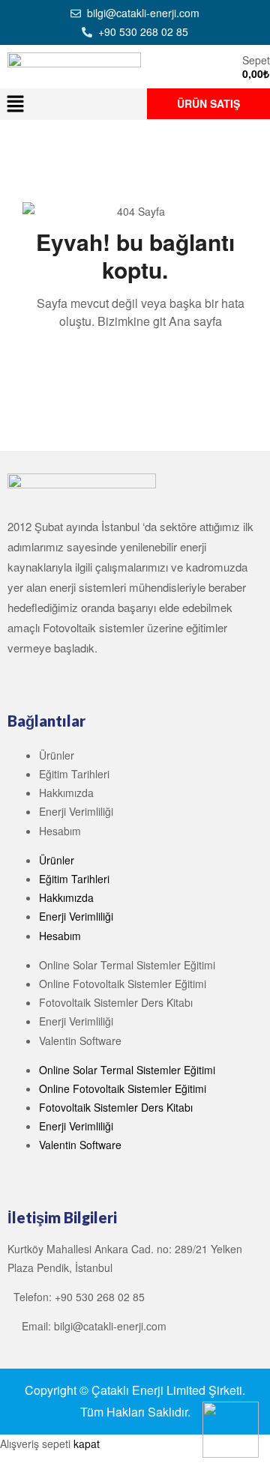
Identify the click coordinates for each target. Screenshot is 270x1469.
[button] (15, 104)
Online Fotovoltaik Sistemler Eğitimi (122, 983)
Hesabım (60, 830)
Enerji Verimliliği (76, 811)
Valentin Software (80, 1040)
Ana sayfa (195, 321)
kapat (87, 1443)
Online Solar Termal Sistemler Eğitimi (127, 964)
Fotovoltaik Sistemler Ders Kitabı (116, 1002)
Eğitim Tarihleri (74, 773)
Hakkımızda (66, 792)
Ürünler (56, 755)
